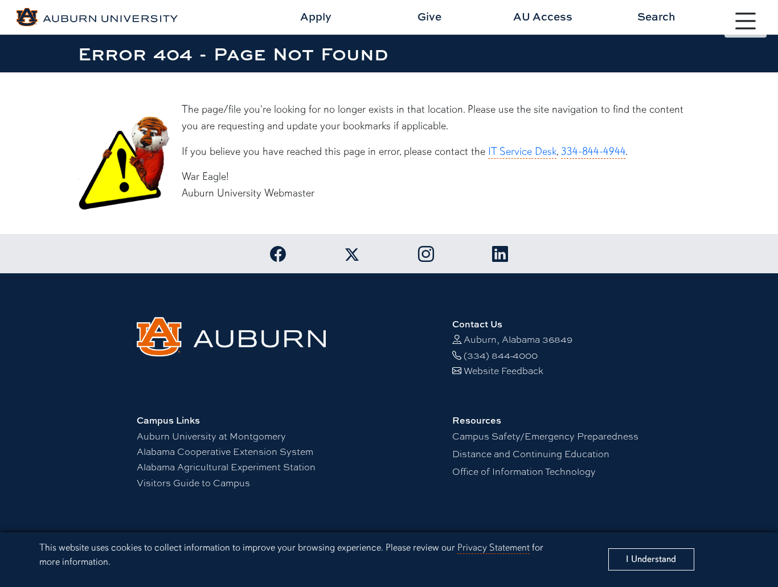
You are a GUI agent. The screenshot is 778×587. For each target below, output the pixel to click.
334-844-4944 (593, 151)
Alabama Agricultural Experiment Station (226, 466)
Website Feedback (503, 370)
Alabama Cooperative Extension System (225, 451)
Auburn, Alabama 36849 (518, 339)
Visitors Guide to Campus (193, 482)
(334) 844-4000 (501, 355)
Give (429, 16)
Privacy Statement (493, 547)
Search (656, 16)
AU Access (542, 16)
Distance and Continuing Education (530, 453)
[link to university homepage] (231, 335)
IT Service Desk (522, 151)
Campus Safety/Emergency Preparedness (545, 435)
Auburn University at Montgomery (211, 435)
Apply (315, 16)
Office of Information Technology (524, 471)
